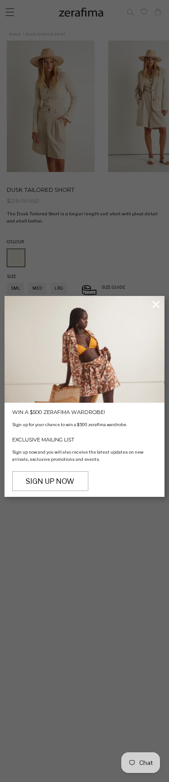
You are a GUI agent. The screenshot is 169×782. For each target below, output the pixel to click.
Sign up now (50, 481)
